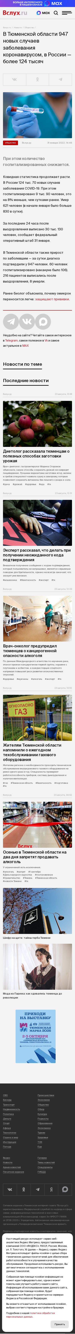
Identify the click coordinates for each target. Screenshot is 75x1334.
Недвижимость (11, 1109)
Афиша (7, 1128)
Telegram (11, 340)
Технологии (9, 1132)
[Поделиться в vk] (14, 80)
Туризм (41, 1132)
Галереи (42, 1158)
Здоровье (43, 1137)
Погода (7, 1146)
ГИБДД (42, 1172)
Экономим (44, 1100)
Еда (40, 1146)
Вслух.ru (15, 13)
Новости (18, 27)
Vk (46, 340)
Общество (29, 27)
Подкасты (43, 1118)
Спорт (6, 1123)
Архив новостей (12, 1167)
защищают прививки (52, 299)
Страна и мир (10, 1137)
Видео (6, 1158)
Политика (8, 1114)
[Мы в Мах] (43, 13)
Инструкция (9, 1142)
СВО (5, 1095)
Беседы (7, 1100)
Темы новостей (46, 1162)
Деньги (7, 1118)
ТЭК (40, 1142)
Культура (42, 1114)
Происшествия (46, 1095)
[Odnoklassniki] (24, 1190)
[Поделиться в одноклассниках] (37, 80)
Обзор (41, 1109)
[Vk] (10, 1190)
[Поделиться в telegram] (60, 80)
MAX (25, 345)
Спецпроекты (45, 1167)
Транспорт (9, 1104)
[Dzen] (51, 1190)
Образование (45, 1123)
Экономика (44, 1128)
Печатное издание (13, 1172)
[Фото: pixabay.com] (37, 115)
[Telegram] (37, 1190)
